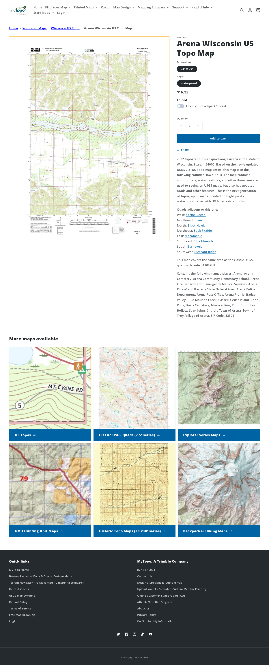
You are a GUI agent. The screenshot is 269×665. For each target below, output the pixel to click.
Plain (198, 220)
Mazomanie (193, 236)
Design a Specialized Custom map (160, 582)
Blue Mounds (203, 241)
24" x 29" (187, 69)
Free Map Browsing (22, 615)
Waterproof (189, 83)
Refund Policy (18, 602)
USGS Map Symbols (22, 595)
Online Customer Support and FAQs (161, 595)
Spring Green (196, 215)
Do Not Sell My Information (156, 621)
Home (13, 28)
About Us (143, 608)
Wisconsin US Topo (65, 28)
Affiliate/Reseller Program (154, 602)
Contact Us (144, 576)
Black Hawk (196, 225)
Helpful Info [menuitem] (200, 7)
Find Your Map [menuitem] (56, 7)
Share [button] (185, 149)
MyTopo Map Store (138, 657)
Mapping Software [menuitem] (151, 7)
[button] (242, 10)
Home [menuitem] (37, 7)
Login (13, 621)
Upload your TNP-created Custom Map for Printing (171, 589)
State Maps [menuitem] (41, 13)
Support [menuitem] (178, 7)
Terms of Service (20, 608)
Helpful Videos (19, 589)
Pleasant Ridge (205, 252)
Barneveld (195, 247)
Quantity (182, 118)
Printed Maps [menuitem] (84, 7)
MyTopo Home (19, 570)
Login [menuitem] (61, 13)
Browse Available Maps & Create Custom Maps (40, 576)
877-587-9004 (146, 570)
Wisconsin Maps (34, 28)
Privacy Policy (146, 615)
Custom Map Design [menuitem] (116, 7)
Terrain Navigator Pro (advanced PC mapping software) (46, 582)
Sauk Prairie (203, 231)
